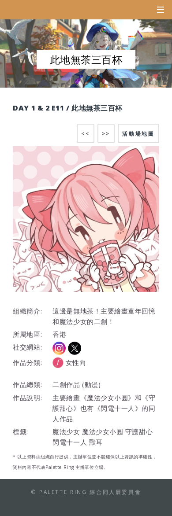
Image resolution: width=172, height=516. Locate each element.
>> (106, 133)
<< (85, 133)
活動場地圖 (138, 133)
